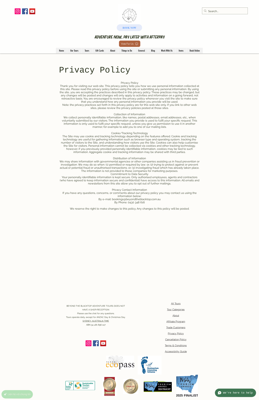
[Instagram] (18, 11)
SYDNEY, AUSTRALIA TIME (96, 321)
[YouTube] (32, 11)
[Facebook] (25, 11)
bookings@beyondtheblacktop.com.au (136, 199)
